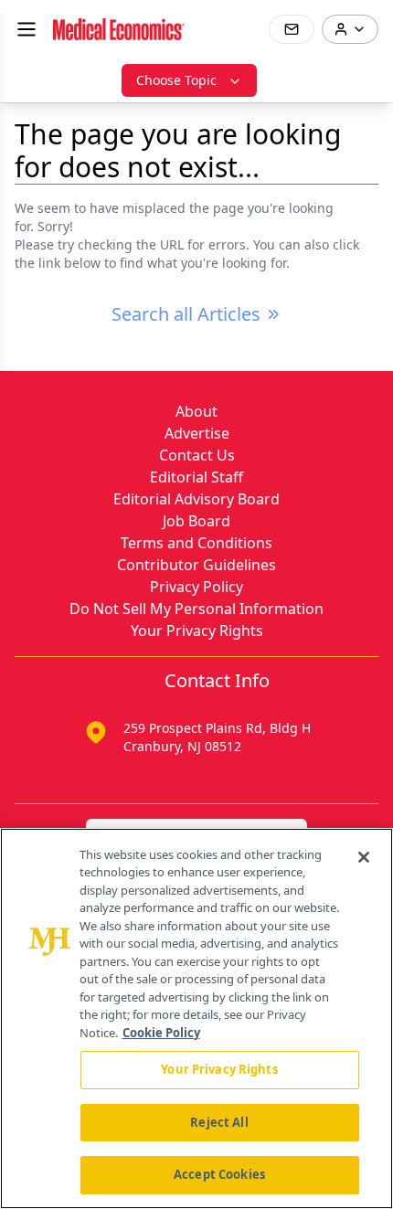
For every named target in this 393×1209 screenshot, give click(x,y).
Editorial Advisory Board (196, 499)
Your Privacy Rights (197, 630)
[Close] (364, 857)
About (196, 411)
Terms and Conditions (196, 543)
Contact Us (197, 455)
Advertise (197, 433)
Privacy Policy (196, 587)
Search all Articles (186, 314)
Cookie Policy (161, 1032)
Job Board (196, 521)
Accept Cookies (219, 1174)
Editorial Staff (196, 477)
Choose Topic (176, 80)
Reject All (219, 1122)
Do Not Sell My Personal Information (196, 609)
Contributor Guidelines (196, 565)
